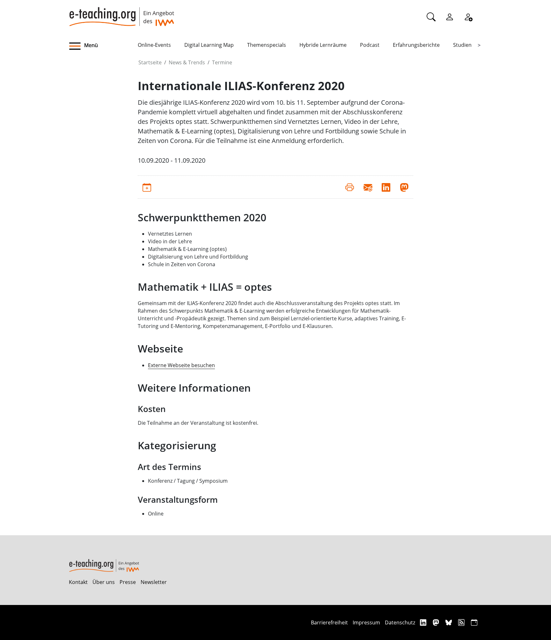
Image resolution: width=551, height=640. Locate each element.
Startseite (150, 62)
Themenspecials (266, 44)
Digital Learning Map (209, 44)
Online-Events (154, 44)
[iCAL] (474, 622)
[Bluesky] (449, 622)
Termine (222, 62)
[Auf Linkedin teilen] (386, 187)
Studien (462, 44)
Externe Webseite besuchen (181, 365)
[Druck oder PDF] (350, 187)
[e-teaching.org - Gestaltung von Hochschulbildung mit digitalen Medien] (121, 13)
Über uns (103, 582)
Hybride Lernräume (323, 44)
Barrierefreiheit (329, 622)
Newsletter (154, 582)
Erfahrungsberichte (416, 44)
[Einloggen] (449, 16)
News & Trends (187, 62)
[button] (103, 46)
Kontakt (78, 582)
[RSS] (462, 622)
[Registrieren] (468, 16)
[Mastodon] (437, 622)
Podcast (369, 44)
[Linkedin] (424, 622)
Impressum (366, 622)
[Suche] (431, 16)
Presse (128, 582)
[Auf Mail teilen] (368, 187)
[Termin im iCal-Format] (147, 187)
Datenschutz (400, 622)
